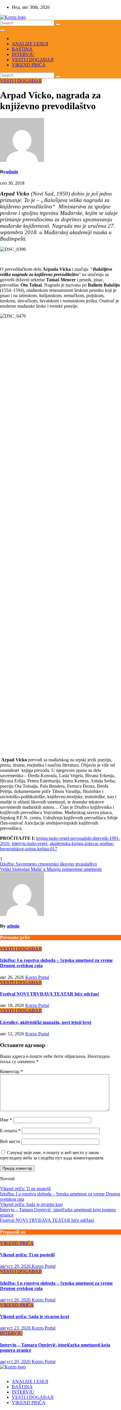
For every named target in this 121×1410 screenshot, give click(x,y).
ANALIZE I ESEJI (30, 43)
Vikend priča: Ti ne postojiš (25, 1188)
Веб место (10, 1141)
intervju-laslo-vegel (29, 843)
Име (6, 1119)
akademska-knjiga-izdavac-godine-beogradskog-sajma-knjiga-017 (57, 846)
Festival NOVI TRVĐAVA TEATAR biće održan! (49, 993)
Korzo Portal (37, 977)
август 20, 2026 (16, 1361)
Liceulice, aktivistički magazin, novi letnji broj (45, 1022)
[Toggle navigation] (2, 30)
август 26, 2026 (16, 1299)
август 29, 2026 (16, 1266)
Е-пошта (10, 1130)
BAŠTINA (22, 49)
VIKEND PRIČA (29, 64)
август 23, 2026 (16, 1327)
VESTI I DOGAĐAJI (32, 59)
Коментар (11, 1071)
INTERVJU (23, 54)
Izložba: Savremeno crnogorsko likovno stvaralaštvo (48, 863)
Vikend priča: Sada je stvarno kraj (31, 1204)
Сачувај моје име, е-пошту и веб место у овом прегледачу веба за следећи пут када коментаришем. (52, 1155)
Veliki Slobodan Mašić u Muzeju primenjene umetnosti (51, 869)
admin (12, 171)
